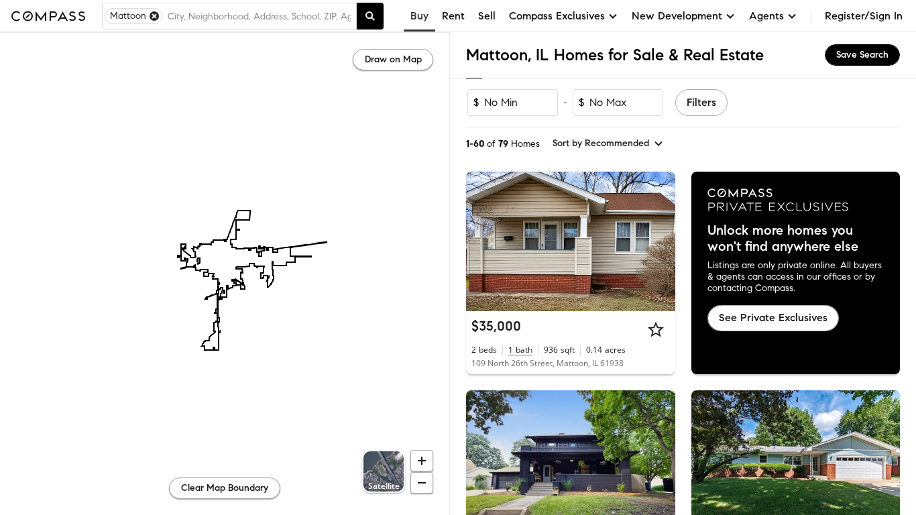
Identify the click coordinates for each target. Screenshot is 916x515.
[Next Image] (659, 241)
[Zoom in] (421, 460)
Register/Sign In (864, 15)
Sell (487, 15)
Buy (419, 15)
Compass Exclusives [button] (557, 15)
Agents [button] (766, 15)
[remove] (154, 16)
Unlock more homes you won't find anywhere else (782, 239)
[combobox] (259, 16)
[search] (370, 16)
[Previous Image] (482, 241)
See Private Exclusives (773, 317)
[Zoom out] (421, 483)
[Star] (656, 329)
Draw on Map (393, 59)
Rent (453, 15)
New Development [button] (677, 15)
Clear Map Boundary (224, 488)
